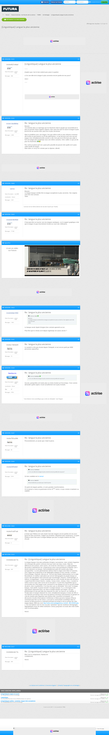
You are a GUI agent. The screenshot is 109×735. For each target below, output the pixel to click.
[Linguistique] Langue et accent (10, 694)
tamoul (41, 476)
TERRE (39, 15)
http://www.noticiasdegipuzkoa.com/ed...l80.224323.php (61, 603)
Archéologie (46, 15)
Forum (7, 15)
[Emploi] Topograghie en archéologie (68, 685)
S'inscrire (45, 2)
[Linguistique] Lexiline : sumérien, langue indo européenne (18, 701)
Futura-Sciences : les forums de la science (23, 15)
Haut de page (100, 728)
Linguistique (4, 697)
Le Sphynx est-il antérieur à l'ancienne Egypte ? (43, 685)
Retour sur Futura (56, 2)
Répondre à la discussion (14, 19)
